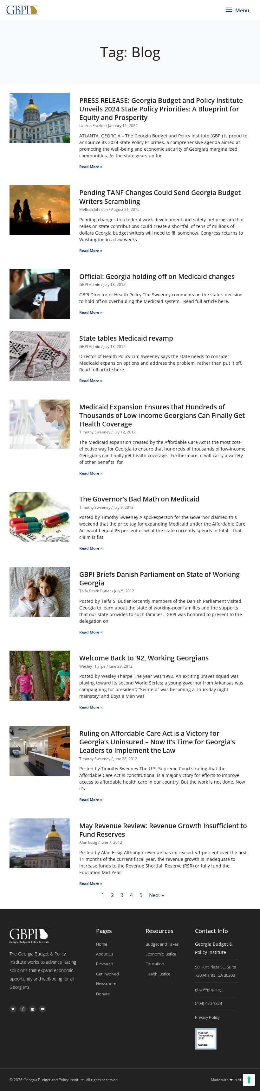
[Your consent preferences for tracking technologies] (249, 1080)
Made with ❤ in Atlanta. (230, 1079)
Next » (156, 895)
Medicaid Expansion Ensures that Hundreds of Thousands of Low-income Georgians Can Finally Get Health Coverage (162, 415)
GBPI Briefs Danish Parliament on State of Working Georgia (159, 578)
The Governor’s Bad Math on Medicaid (139, 499)
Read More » (90, 166)
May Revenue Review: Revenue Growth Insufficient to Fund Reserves (163, 830)
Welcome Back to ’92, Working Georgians (144, 657)
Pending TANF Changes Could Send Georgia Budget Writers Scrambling (160, 196)
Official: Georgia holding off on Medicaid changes (157, 276)
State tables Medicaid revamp (126, 338)
